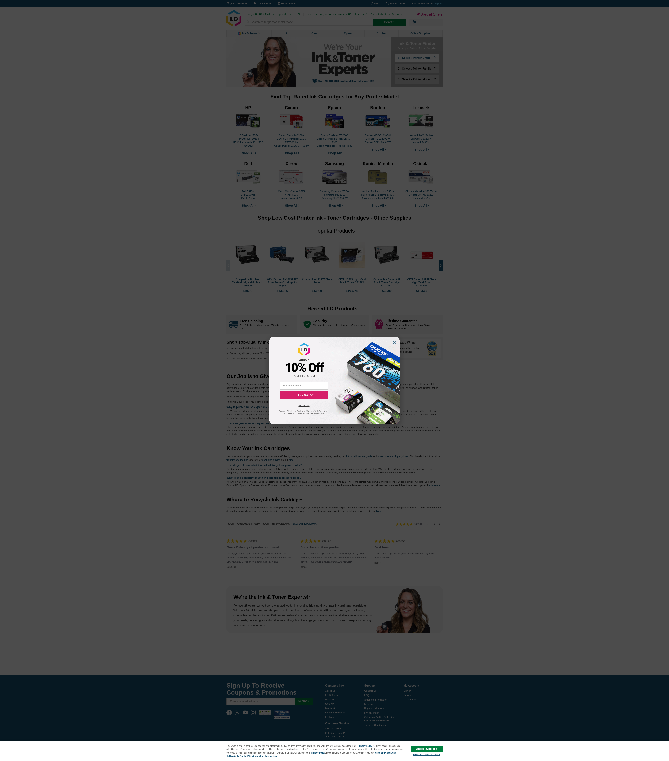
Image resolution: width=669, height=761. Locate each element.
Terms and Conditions (385, 753)
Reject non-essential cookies (426, 754)
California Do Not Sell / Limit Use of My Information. (251, 756)
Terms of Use (318, 413)
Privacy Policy (365, 746)
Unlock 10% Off (304, 395)
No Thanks (304, 405)
